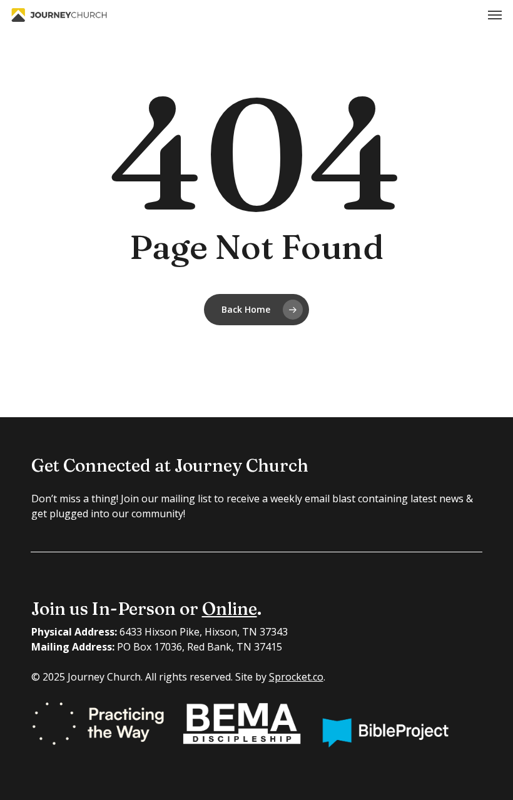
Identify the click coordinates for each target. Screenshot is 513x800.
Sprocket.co (296, 677)
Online (229, 608)
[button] (495, 15)
